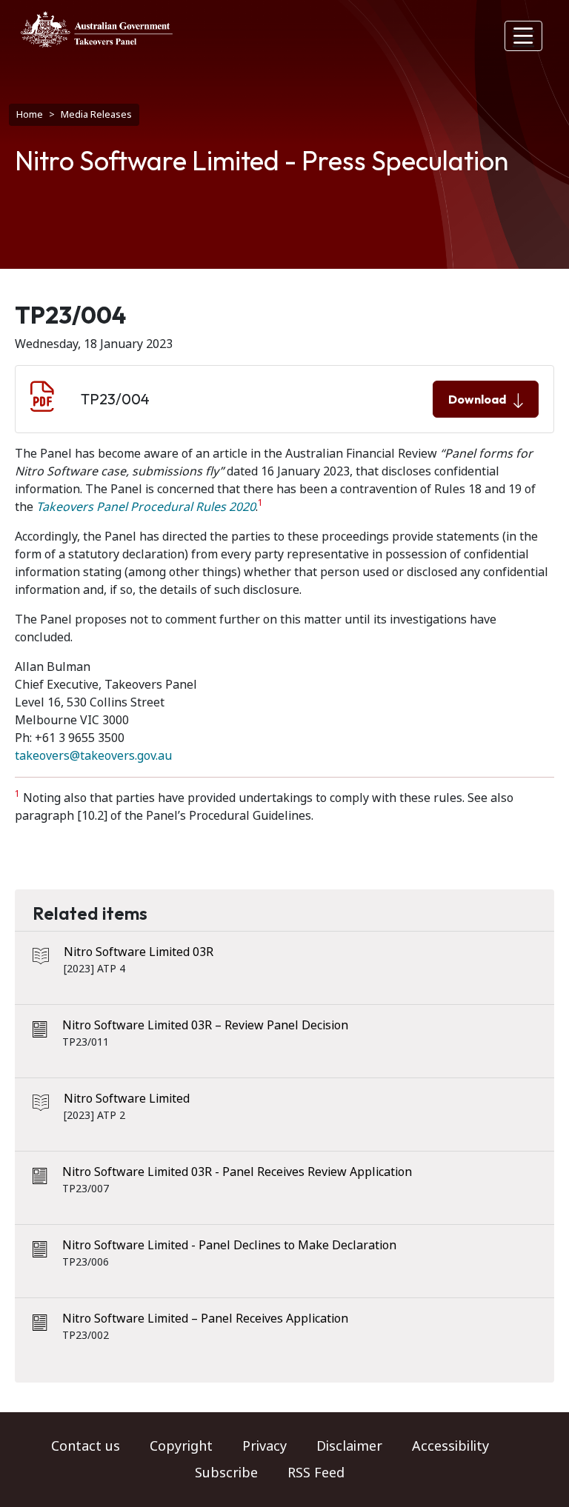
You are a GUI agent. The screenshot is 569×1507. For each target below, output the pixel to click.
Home (29, 114)
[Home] (97, 29)
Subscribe (226, 1473)
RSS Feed (316, 1473)
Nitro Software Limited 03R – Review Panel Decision (205, 1025)
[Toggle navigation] (524, 36)
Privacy (264, 1446)
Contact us (85, 1446)
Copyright (181, 1446)
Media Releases (96, 114)
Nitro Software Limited (127, 1098)
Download (477, 399)
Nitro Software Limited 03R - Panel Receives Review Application (237, 1171)
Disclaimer (349, 1446)
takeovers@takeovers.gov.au (93, 755)
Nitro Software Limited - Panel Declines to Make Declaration (229, 1245)
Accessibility (450, 1446)
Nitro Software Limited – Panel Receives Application (205, 1318)
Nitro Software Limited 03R (138, 951)
